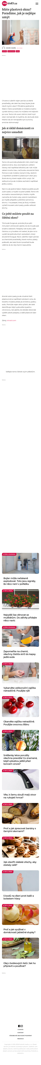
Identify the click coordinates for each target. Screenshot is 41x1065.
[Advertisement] (20, 76)
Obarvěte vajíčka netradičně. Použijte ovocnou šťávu (19, 723)
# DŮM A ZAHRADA (9, 554)
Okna (17, 51)
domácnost (11, 51)
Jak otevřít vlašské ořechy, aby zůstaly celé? (19, 863)
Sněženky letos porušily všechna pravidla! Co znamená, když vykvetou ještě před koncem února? (20, 759)
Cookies (20, 1029)
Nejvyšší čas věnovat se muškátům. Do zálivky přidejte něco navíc (20, 617)
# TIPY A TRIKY (7, 591)
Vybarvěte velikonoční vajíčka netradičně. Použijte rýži (19, 689)
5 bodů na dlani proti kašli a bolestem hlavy (18, 897)
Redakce (20, 1038)
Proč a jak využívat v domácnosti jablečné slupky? (19, 931)
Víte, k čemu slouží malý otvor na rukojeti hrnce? (19, 796)
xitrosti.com (11, 320)
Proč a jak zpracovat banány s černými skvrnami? (19, 830)
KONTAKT (20, 1032)
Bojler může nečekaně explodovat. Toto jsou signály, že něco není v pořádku (19, 581)
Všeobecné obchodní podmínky (20, 1035)
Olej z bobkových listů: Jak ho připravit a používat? (19, 964)
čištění (4, 51)
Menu (38, 4)
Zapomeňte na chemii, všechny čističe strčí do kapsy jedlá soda (19, 654)
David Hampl (11, 48)
